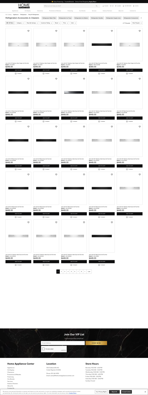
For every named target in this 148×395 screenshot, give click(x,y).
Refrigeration (23, 14)
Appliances (15, 10)
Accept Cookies (126, 391)
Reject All (114, 391)
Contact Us (133, 10)
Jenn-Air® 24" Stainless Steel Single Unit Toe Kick (45, 63)
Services (94, 10)
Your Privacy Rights (101, 391)
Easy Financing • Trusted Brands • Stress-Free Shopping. (75, 1)
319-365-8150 (55, 373)
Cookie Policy (72, 393)
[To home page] (24, 6)
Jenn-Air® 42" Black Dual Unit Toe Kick (14, 111)
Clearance (40, 10)
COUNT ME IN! (96, 343)
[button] (103, 6)
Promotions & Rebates (55, 10)
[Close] (145, 392)
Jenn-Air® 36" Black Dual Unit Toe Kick (98, 63)
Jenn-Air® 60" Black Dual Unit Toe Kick (98, 254)
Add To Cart (18, 70)
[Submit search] (96, 6)
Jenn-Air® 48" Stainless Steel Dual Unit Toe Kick (72, 159)
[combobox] (20, 23)
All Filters (10, 23)
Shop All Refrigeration (33, 14)
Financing (70, 10)
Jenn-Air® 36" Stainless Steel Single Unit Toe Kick (128, 63)
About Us (121, 10)
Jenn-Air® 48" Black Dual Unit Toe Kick (126, 111)
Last (89, 271)
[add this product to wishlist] (28, 31)
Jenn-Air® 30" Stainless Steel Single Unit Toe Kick (72, 63)
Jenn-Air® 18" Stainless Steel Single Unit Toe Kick (17, 63)
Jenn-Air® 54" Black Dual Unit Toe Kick (14, 206)
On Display (28, 10)
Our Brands (82, 10)
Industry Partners (107, 10)
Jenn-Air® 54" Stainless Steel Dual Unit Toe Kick (128, 206)
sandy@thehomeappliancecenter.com (62, 375)
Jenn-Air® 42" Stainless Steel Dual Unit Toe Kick (72, 111)
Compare (19, 73)
